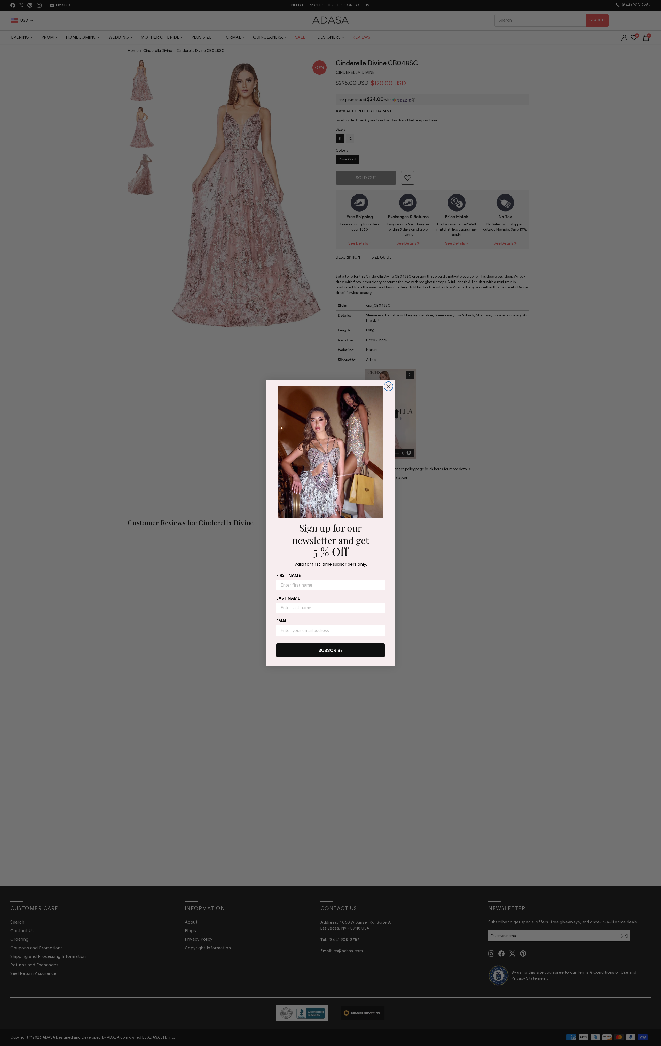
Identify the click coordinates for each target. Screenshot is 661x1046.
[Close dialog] (388, 386)
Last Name (288, 598)
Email (282, 621)
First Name (288, 575)
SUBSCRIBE (330, 650)
